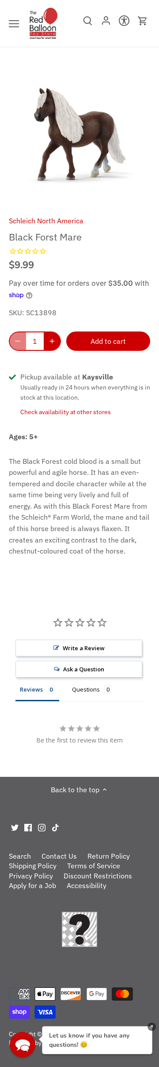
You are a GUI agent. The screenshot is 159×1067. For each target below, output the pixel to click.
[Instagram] (41, 827)
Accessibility (86, 885)
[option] (79, 134)
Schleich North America (46, 220)
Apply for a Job (32, 885)
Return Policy (108, 856)
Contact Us (59, 856)
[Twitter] (15, 827)
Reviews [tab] (31, 689)
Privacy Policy (31, 875)
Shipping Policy (33, 865)
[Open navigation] (14, 23)
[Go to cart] (142, 21)
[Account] (106, 23)
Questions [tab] (86, 689)
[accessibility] (124, 23)
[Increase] (52, 341)
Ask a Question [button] (83, 669)
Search (20, 856)
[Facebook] (28, 827)
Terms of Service (93, 865)
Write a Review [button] (84, 648)
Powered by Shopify (36, 1042)
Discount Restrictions (98, 875)
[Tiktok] (55, 827)
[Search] (87, 23)
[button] (22, 1044)
